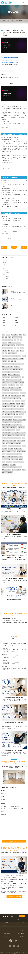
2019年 (4, 325)
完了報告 (20, 459)
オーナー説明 (10, 448)
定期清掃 (19, 395)
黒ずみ (24, 411)
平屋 (7, 398)
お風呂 (3, 379)
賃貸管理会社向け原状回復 (8, 280)
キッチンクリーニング (13, 427)
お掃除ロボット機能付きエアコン (13, 358)
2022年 (16, 320)
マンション (21, 363)
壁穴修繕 (14, 419)
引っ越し (3, 398)
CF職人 (15, 440)
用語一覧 (21, 936)
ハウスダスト (4, 350)
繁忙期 (3, 461)
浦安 (10, 379)
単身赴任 (3, 387)
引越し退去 (4, 366)
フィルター (8, 334)
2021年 (4, 322)
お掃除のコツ (5, 262)
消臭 (18, 406)
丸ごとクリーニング (5, 390)
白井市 (23, 395)
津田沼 (8, 382)
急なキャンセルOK (12, 432)
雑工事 (17, 459)
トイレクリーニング (11, 411)
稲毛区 (16, 377)
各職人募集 (8, 387)
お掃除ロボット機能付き (12, 353)
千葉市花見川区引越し (6, 377)
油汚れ (20, 334)
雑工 (7, 440)
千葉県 (3, 334)
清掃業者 (3, 451)
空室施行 (7, 443)
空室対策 (18, 451)
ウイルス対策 (14, 408)
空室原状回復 (15, 453)
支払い (24, 334)
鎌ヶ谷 (20, 379)
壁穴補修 (10, 419)
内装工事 (12, 459)
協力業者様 (4, 345)
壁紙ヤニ (9, 406)
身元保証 (17, 430)
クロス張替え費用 (5, 403)
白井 (16, 379)
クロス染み (18, 403)
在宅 (6, 337)
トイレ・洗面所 (6, 272)
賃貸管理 (20, 448)
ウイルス (20, 390)
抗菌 (6, 395)
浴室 (10, 238)
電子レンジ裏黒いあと (17, 416)
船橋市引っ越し (16, 366)
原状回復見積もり (10, 472)
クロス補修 (21, 414)
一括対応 (8, 459)
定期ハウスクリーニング (21, 435)
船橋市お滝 (4, 358)
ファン (9, 337)
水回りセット (4, 342)
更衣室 (19, 408)
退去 (12, 361)
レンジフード (5, 270)
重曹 (16, 337)
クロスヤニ (4, 406)
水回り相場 (4, 435)
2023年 (4, 320)
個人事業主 (12, 443)
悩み (8, 345)
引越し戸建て (16, 363)
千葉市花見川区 (21, 382)
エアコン (4, 274)
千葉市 (12, 377)
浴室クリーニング (21, 427)
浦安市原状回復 (14, 456)
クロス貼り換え (12, 464)
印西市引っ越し (17, 371)
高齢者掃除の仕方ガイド (11, 435)
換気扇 (13, 337)
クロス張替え (4, 361)
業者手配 (23, 469)
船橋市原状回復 (7, 414)
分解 (6, 353)
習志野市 (3, 382)
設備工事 (3, 456)
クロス (20, 377)
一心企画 (14, 461)
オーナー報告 (4, 448)
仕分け (20, 387)
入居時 (12, 340)
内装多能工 (23, 451)
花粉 (9, 350)
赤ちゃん (21, 350)
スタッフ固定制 (4, 432)
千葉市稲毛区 (4, 385)
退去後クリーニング (5, 464)
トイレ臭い (4, 411)
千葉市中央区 (18, 443)
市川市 (7, 379)
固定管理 (3, 472)
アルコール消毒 (13, 395)
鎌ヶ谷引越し (11, 371)
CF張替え (9, 469)
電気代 (12, 334)
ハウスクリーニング (13, 60)
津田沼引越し (4, 374)
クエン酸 (20, 337)
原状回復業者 (9, 451)
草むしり (11, 390)
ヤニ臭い (21, 406)
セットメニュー (18, 342)
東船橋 (22, 345)
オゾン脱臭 (14, 406)
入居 (9, 361)
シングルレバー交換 (13, 422)
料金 (13, 342)
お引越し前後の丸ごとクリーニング (9, 276)
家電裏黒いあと (4, 419)
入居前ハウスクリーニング (17, 467)
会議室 (23, 408)
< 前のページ (4, 247)
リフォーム (20, 369)
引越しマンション (5, 369)
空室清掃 (23, 440)
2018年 (16, 325)
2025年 (16, 317)
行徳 (10, 369)
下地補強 (13, 414)
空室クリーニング (21, 461)
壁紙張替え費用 (12, 403)
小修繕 (3, 453)
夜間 (15, 340)
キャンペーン (13, 345)
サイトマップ (7, 936)
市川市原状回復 (8, 453)
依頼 (3, 337)
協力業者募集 (5, 278)
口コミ (14, 430)
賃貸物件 (14, 451)
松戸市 (17, 385)
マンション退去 (10, 366)
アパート (13, 385)
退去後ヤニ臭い (11, 424)
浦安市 (11, 440)
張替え (14, 398)
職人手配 (3, 459)
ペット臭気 (8, 408)
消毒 (9, 395)
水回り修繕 (8, 456)
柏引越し (9, 374)
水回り (8, 238)
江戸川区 (17, 345)
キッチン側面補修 (5, 422)
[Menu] (26, 2)
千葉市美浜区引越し (16, 374)
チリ (3, 353)
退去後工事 (20, 456)
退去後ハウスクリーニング (6, 467)
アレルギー (13, 350)
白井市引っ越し (4, 371)
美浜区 (3, 443)
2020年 (16, 322)
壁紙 (23, 377)
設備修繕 (19, 469)
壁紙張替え (21, 358)
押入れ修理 (19, 422)
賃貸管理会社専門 (9, 461)
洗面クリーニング (18, 411)
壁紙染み (22, 403)
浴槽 (21, 340)
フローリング (19, 398)
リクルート (7, 930)
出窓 (17, 414)
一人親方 (3, 440)
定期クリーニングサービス (21, 432)
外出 (18, 340)
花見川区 (18, 440)
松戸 (13, 379)
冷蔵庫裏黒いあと (10, 416)
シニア (10, 430)
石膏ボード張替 (4, 424)
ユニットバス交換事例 (21, 419)
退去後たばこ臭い (5, 427)
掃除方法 (16, 334)
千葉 (2, 64)
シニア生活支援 (4, 430)
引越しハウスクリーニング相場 (7, 363)
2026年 (4, 317)
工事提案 (15, 448)
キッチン (4, 266)
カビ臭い (3, 408)
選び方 (8, 340)
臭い (3, 414)
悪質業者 (3, 340)
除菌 (3, 395)
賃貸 (15, 361)
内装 (10, 398)
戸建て (9, 385)
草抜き (16, 390)
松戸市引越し (15, 369)
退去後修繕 (4, 469)
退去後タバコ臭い (18, 424)
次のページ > (24, 247)
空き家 (21, 385)
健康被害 (9, 342)
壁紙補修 (3, 416)
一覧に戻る (14, 247)
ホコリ (17, 350)
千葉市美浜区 (15, 382)
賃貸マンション (14, 387)
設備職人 (20, 453)
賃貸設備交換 (14, 469)
